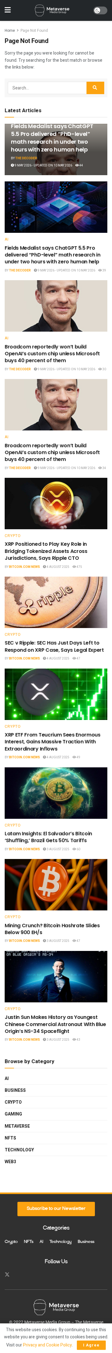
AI (7, 239)
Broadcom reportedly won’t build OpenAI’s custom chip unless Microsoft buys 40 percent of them (52, 353)
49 (78, 757)
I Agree (91, 1345)
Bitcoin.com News (24, 567)
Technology (19, 1150)
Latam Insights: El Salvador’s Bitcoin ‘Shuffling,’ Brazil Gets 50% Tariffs (48, 837)
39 (104, 270)
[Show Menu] (8, 10)
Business (15, 1090)
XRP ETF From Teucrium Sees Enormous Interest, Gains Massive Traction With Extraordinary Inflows (52, 741)
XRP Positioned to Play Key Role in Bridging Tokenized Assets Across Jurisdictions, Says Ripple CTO (46, 551)
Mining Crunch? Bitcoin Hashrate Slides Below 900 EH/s (52, 929)
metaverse (17, 1126)
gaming (13, 1114)
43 (78, 1040)
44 (81, 165)
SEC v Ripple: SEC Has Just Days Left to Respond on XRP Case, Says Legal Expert (54, 646)
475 (79, 567)
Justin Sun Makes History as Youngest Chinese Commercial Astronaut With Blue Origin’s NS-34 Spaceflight (55, 1024)
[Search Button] (95, 88)
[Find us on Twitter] (7, 1275)
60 (78, 849)
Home (10, 30)
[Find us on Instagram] (18, 1275)
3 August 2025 (57, 849)
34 (104, 468)
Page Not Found (34, 30)
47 (78, 658)
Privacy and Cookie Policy (47, 1345)
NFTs (10, 1138)
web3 (10, 1162)
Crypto (13, 536)
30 (104, 369)
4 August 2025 (57, 567)
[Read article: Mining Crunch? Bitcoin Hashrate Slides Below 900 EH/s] (56, 884)
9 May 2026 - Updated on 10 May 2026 (43, 165)
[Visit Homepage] (52, 10)
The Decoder (26, 158)
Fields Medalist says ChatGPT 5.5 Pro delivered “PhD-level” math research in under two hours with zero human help (52, 138)
